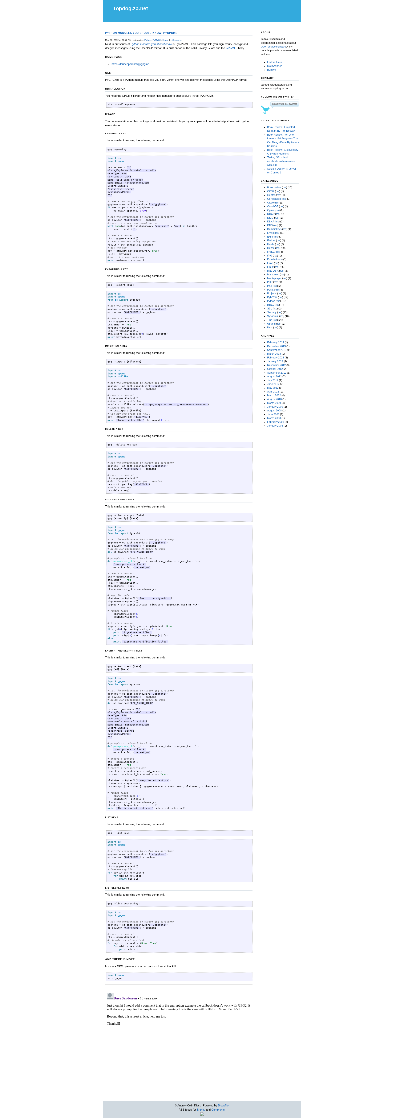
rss (284, 187)
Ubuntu (271, 323)
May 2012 (273, 387)
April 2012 (273, 391)
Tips (269, 319)
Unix (269, 327)
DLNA (270, 221)
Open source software (273, 46)
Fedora (271, 240)
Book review (274, 187)
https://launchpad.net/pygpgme (130, 64)
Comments (218, 1109)
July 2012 (272, 380)
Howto (165, 40)
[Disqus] (178, 1043)
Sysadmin (273, 316)
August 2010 (274, 399)
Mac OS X (273, 270)
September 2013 (276, 350)
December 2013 (276, 346)
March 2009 (274, 403)
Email (270, 232)
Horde (270, 244)
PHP (269, 282)
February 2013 (275, 357)
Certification (274, 198)
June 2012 (273, 384)
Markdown (273, 274)
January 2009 (275, 406)
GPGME (231, 48)
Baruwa (271, 69)
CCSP (270, 191)
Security (271, 312)
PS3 (269, 285)
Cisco (270, 202)
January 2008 (275, 425)
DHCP (271, 214)
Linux (270, 267)
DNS (270, 225)
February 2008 (275, 421)
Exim (270, 236)
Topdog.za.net (130, 8)
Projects (271, 293)
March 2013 (274, 353)
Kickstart (272, 259)
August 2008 (274, 410)
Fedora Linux (274, 62)
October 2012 (275, 368)
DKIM (270, 217)
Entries (201, 1109)
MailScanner (274, 66)
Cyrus (270, 210)
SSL (269, 308)
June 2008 (273, 414)
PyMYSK (157, 40)
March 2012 (274, 395)
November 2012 (276, 365)
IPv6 (269, 255)
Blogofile (223, 1105)
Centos (271, 195)
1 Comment (176, 40)
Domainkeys (274, 229)
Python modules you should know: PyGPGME (141, 33)
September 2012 (276, 372)
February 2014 (275, 342)
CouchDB (272, 206)
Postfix (271, 289)
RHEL (270, 304)
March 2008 (274, 418)
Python (147, 40)
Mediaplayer (274, 278)
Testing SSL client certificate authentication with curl (281, 161)
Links (270, 263)
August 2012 (274, 376)
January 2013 (275, 361)
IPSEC (271, 251)
